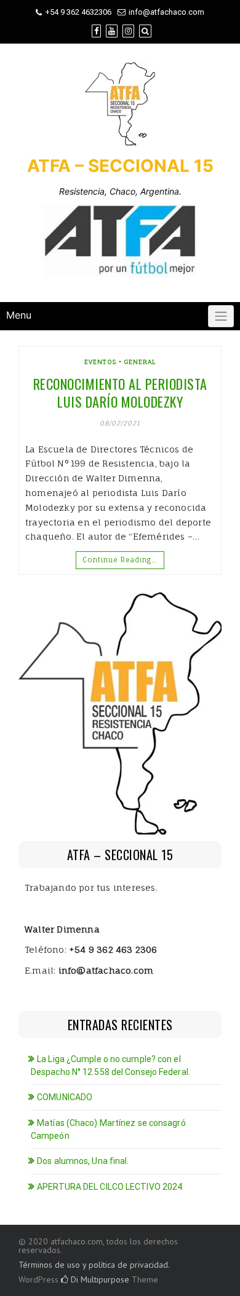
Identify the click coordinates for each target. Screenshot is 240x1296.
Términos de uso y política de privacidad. (94, 1264)
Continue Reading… (120, 560)
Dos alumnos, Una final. (83, 1161)
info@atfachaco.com (166, 12)
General (140, 361)
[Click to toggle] (221, 316)
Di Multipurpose (98, 1279)
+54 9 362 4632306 (78, 12)
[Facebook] (96, 31)
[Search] (145, 31)
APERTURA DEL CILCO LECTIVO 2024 (109, 1187)
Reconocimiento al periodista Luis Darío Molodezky (120, 392)
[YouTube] (112, 31)
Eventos (100, 361)
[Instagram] (128, 31)
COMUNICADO (64, 1097)
